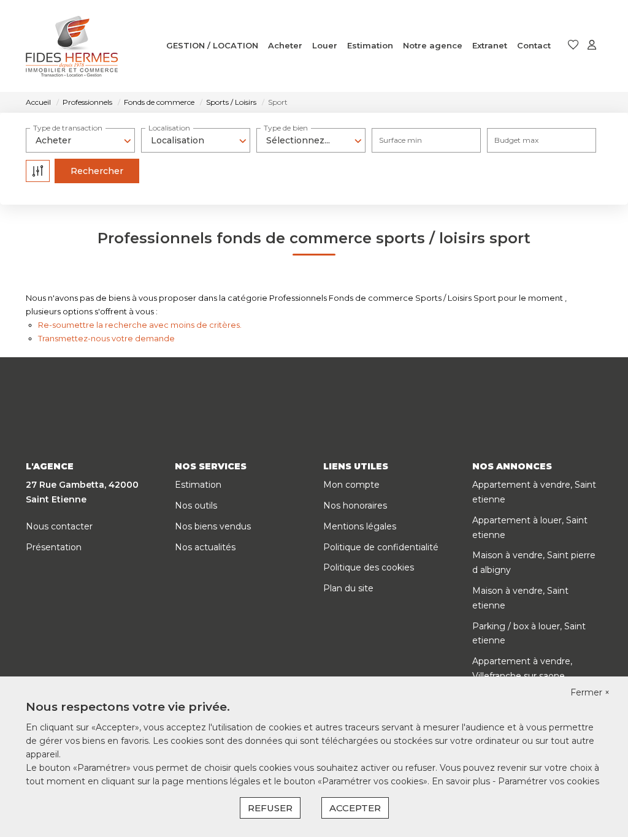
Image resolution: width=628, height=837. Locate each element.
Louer (324, 45)
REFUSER (270, 808)
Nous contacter (59, 526)
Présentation (54, 547)
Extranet (489, 45)
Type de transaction (67, 127)
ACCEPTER (355, 808)
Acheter (285, 45)
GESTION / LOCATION (212, 45)
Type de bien (286, 127)
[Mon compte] (592, 45)
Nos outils (196, 505)
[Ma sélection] (573, 45)
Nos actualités (205, 547)
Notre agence (432, 45)
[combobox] (80, 140)
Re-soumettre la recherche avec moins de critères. (140, 325)
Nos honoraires (355, 505)
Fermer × (590, 692)
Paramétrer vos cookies (548, 781)
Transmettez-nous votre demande (106, 338)
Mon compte (351, 484)
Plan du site (348, 588)
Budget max (516, 140)
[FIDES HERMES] (72, 46)
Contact (534, 45)
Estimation (370, 45)
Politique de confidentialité (380, 547)
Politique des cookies (368, 567)
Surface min (400, 140)
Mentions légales (359, 526)
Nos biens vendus (213, 526)
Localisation (169, 127)
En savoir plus (462, 781)
